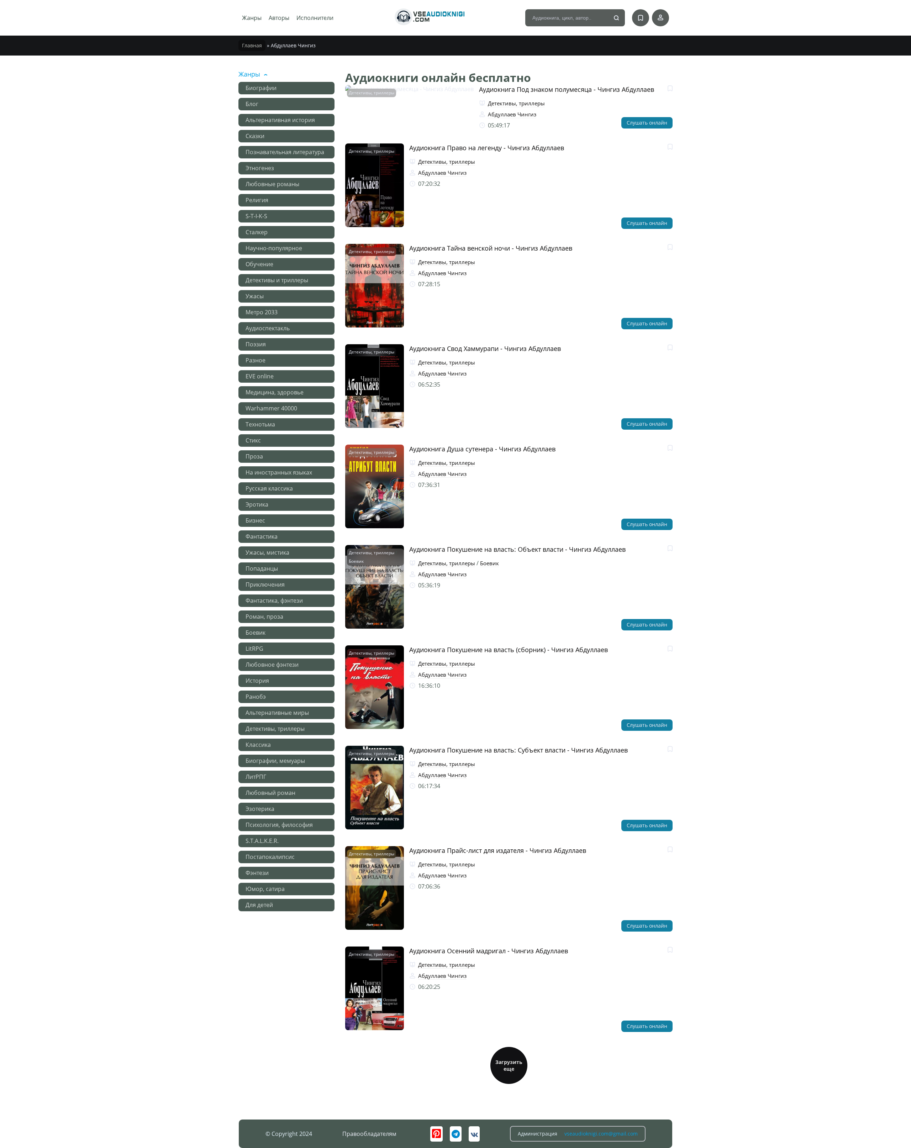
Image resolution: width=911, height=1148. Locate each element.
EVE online (260, 376)
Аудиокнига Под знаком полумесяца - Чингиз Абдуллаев (566, 89)
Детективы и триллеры (277, 280)
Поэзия (256, 344)
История (257, 681)
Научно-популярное (274, 248)
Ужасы (255, 296)
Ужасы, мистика (267, 552)
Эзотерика (260, 809)
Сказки (255, 136)
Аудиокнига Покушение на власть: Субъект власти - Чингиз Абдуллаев (518, 750)
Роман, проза (264, 616)
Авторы (279, 18)
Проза (254, 456)
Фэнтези (257, 873)
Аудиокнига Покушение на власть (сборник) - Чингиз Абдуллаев (508, 649)
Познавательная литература (285, 152)
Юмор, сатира (265, 889)
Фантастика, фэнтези (274, 600)
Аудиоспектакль (268, 328)
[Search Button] (617, 18)
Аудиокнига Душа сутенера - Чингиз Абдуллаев (482, 449)
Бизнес (255, 520)
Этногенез (260, 168)
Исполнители (314, 18)
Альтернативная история (280, 120)
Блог (252, 104)
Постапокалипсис (270, 857)
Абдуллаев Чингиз (512, 114)
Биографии (261, 88)
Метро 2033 (262, 312)
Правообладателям (369, 1134)
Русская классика (269, 488)
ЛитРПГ (256, 777)
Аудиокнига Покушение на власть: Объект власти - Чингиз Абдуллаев (517, 549)
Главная (252, 45)
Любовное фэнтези (272, 665)
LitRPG (254, 648)
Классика (258, 745)
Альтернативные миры (277, 713)
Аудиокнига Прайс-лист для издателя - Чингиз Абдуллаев (497, 850)
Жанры (252, 18)
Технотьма (260, 424)
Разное (255, 360)
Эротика (257, 504)
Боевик (255, 632)
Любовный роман (270, 793)
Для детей (259, 905)
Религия (257, 200)
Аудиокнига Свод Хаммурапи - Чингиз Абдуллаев (485, 348)
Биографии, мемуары (275, 761)
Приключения (265, 584)
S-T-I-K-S (256, 216)
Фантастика (262, 536)
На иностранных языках (279, 472)
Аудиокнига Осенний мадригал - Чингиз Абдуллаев (488, 951)
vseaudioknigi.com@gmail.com (601, 1133)
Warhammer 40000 (271, 408)
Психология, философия (279, 825)
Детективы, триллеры (275, 729)
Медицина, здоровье (275, 392)
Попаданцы (262, 568)
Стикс (253, 440)
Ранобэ (256, 697)
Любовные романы (272, 184)
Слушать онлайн (647, 122)
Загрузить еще (508, 1065)
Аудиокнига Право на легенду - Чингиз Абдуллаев (486, 147)
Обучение (259, 264)
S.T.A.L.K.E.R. (262, 841)
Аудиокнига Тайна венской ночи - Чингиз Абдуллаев (490, 248)
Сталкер (257, 232)
